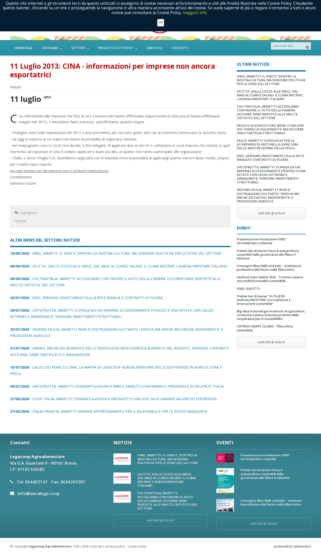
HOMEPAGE (24, 48)
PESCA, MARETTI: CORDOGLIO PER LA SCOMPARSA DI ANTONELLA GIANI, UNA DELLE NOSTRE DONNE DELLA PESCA (267, 144)
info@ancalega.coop (39, 493)
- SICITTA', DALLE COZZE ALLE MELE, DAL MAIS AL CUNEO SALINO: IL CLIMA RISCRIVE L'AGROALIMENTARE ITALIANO (118, 266)
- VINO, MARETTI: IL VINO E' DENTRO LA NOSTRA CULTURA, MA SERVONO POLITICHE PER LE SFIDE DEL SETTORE (115, 253)
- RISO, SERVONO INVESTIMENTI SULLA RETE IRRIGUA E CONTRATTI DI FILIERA (86, 297)
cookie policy (136, 546)
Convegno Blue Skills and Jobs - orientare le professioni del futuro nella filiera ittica (269, 268)
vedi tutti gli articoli (271, 213)
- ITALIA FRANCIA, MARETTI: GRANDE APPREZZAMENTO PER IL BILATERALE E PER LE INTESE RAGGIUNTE (108, 411)
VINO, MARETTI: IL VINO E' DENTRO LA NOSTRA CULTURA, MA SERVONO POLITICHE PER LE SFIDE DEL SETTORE (271, 80)
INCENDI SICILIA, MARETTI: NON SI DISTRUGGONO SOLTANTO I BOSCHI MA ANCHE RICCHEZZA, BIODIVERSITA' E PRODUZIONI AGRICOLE (268, 195)
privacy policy (115, 546)
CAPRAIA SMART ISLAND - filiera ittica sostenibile (265, 328)
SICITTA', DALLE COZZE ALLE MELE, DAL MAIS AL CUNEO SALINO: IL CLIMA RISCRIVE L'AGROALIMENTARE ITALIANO (270, 95)
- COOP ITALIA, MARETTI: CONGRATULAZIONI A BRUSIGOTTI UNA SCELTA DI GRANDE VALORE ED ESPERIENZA (113, 398)
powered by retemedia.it (292, 546)
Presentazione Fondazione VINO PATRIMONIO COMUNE (261, 241)
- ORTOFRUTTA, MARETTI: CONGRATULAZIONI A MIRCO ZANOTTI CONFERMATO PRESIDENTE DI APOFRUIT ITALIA (117, 386)
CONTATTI (180, 48)
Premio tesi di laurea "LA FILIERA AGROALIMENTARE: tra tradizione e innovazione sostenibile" (263, 300)
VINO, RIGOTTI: (248, 289)
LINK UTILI (154, 48)
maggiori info (195, 12)
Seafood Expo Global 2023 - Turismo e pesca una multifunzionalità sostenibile (270, 279)
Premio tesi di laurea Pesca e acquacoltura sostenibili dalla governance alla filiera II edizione (268, 254)
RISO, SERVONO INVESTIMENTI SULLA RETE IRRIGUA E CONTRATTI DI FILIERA (270, 158)
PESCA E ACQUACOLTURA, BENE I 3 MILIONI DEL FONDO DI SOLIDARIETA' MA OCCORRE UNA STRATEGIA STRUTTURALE (270, 129)
